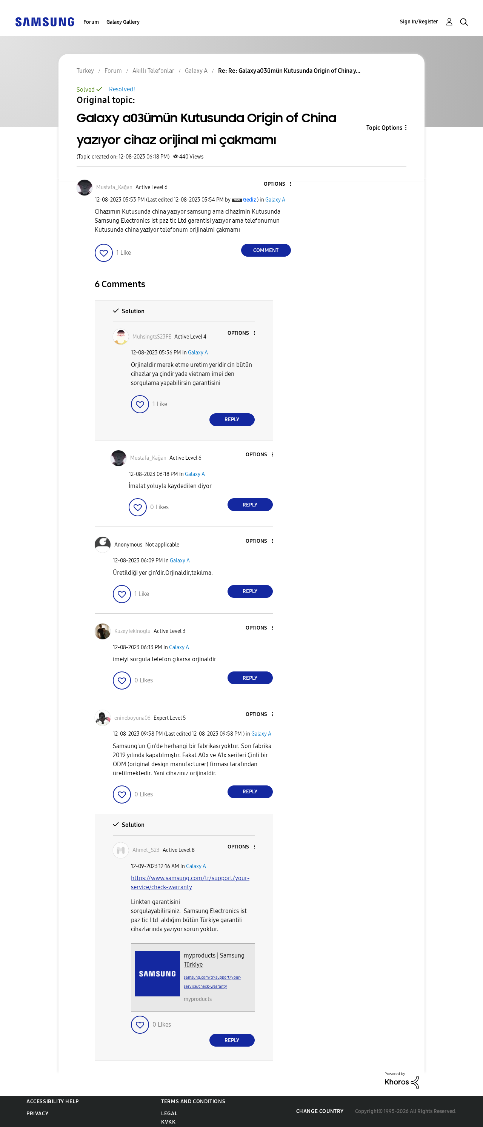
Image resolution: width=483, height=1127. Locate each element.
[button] (278, 184)
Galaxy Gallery (123, 22)
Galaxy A (275, 200)
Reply (232, 419)
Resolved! (122, 89)
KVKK (168, 1122)
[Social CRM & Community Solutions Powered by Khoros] (402, 1080)
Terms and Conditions (193, 1101)
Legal (169, 1113)
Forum (91, 22)
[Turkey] (44, 21)
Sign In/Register (419, 21)
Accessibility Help (52, 1101)
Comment (265, 250)
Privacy (37, 1113)
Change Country (320, 1111)
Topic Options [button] (384, 127)
